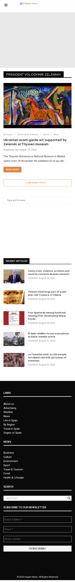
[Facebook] (56, 5)
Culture (7, 457)
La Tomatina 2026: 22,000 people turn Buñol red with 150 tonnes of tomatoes (47, 357)
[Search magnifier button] (69, 498)
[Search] (69, 5)
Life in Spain (10, 420)
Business (8, 452)
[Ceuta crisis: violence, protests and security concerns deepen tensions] (13, 276)
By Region (9, 424)
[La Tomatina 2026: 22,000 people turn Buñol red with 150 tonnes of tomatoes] (13, 360)
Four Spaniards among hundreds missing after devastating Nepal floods (47, 315)
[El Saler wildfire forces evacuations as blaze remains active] (13, 339)
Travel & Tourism (13, 469)
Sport (6, 465)
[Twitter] (60, 5)
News (6, 416)
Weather (8, 412)
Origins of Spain (12, 432)
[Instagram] (64, 5)
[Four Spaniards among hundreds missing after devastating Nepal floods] (13, 318)
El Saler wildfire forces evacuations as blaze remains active (48, 335)
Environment (10, 461)
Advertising (9, 408)
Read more (12, 169)
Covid (6, 473)
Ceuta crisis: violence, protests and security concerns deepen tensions (48, 272)
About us (8, 403)
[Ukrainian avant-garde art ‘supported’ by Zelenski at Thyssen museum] (37, 105)
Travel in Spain (11, 428)
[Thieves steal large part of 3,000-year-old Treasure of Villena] (13, 297)
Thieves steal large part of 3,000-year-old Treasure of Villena (47, 293)
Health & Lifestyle (13, 477)
